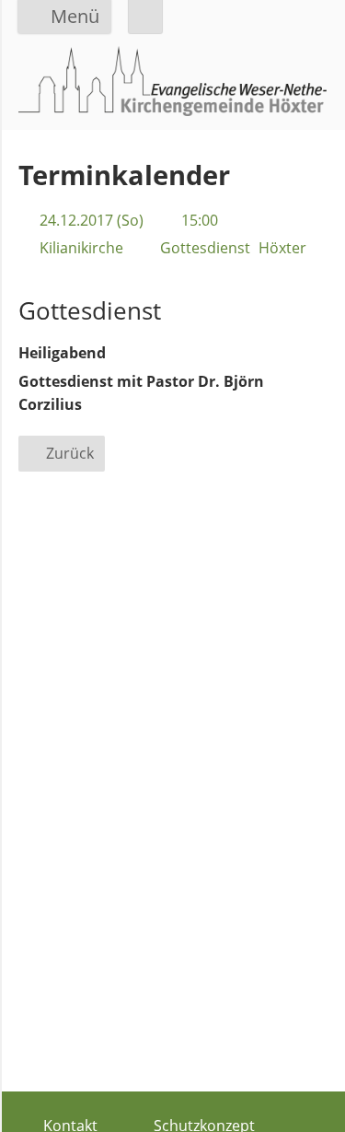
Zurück (70, 453)
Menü (75, 16)
